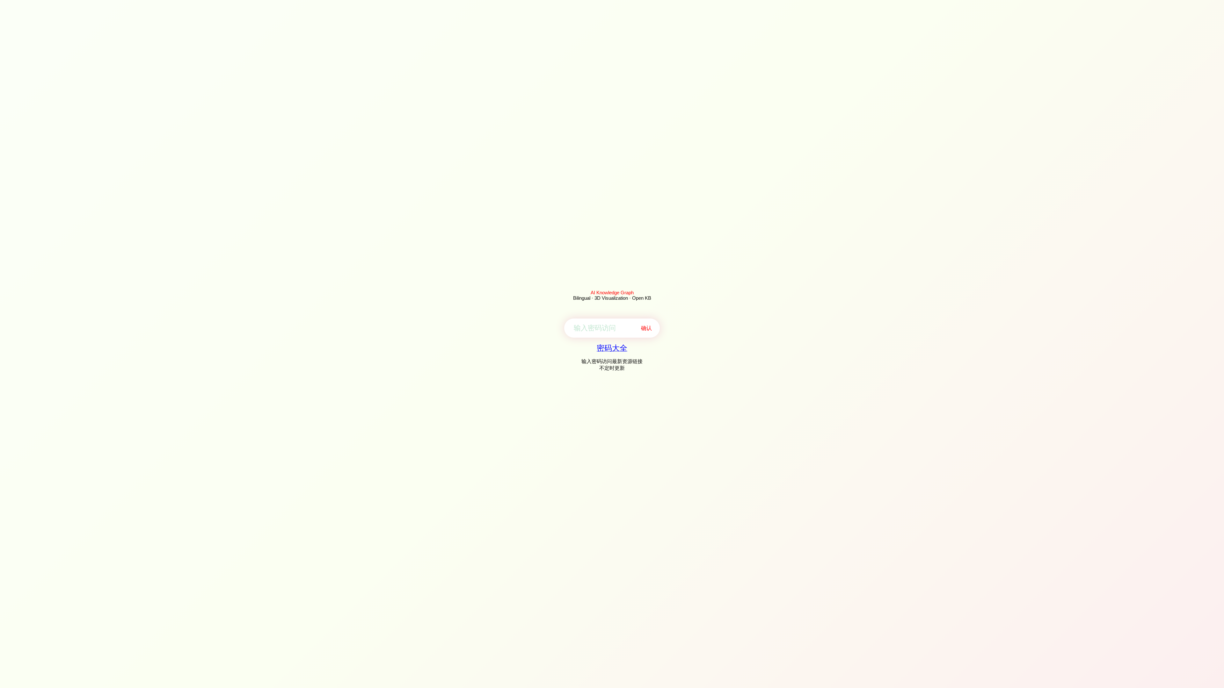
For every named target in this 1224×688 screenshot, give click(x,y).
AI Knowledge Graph (612, 292)
